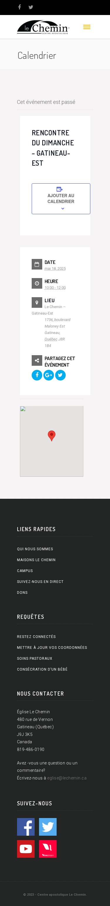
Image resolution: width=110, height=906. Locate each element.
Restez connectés (36, 637)
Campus (25, 571)
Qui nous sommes (35, 549)
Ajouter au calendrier (61, 198)
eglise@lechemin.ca (67, 778)
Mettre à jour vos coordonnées (52, 648)
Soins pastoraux (35, 658)
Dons (22, 593)
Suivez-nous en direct (40, 582)
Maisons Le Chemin (36, 560)
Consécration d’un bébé (42, 669)
